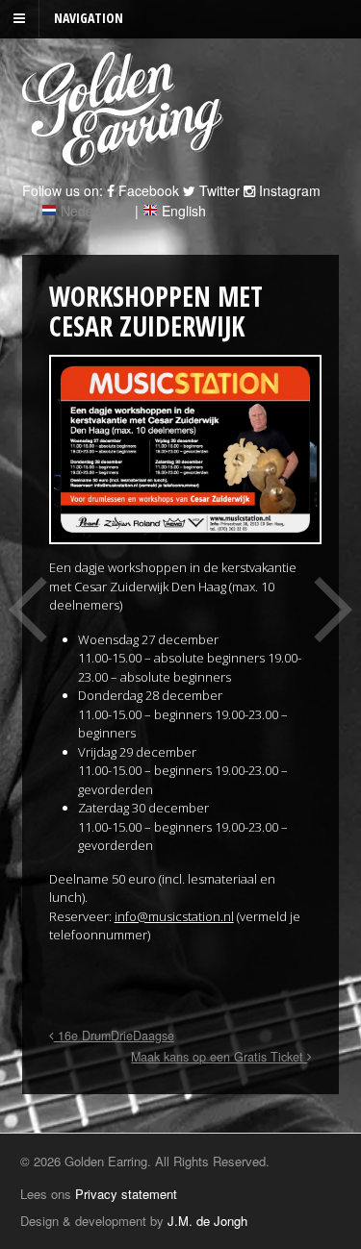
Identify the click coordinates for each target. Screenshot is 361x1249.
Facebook (147, 190)
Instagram (288, 190)
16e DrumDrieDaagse (114, 1035)
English (184, 210)
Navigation (88, 18)
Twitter (217, 190)
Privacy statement (126, 1194)
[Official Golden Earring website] (125, 156)
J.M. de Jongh (207, 1221)
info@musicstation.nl (174, 916)
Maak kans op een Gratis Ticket (219, 1056)
